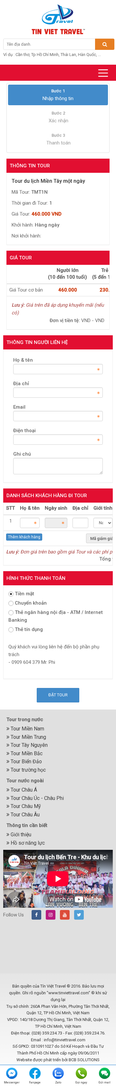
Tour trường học (27, 770)
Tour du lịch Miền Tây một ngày (48, 181)
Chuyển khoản (31, 603)
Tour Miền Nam (26, 729)
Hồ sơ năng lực (27, 843)
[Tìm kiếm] (104, 44)
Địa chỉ (21, 383)
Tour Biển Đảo (25, 761)
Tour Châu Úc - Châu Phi (36, 798)
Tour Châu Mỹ (25, 806)
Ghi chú (22, 454)
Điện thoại (24, 430)
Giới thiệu (20, 834)
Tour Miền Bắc (26, 753)
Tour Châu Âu (24, 815)
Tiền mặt (24, 594)
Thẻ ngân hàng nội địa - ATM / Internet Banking (55, 616)
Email (19, 407)
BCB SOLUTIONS (84, 1059)
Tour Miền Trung (27, 737)
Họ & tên (23, 360)
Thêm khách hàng (24, 537)
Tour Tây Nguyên (28, 745)
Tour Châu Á (23, 790)
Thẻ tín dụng (29, 629)
